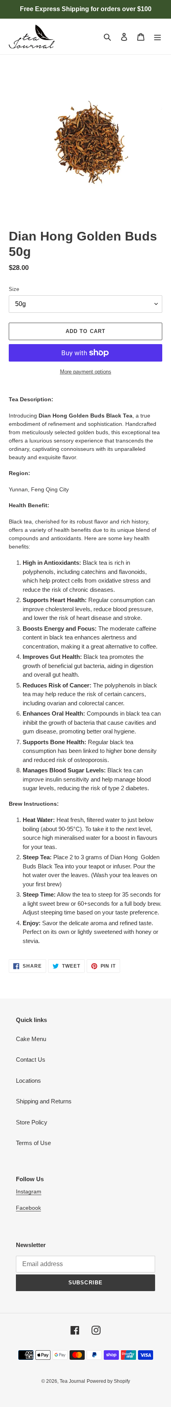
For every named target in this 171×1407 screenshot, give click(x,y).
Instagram (28, 1191)
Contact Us (30, 1059)
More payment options (85, 372)
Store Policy (31, 1122)
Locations (28, 1080)
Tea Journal (72, 1381)
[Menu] (157, 36)
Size (14, 289)
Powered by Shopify (108, 1381)
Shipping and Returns (44, 1101)
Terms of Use (33, 1142)
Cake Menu (31, 1039)
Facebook (28, 1208)
